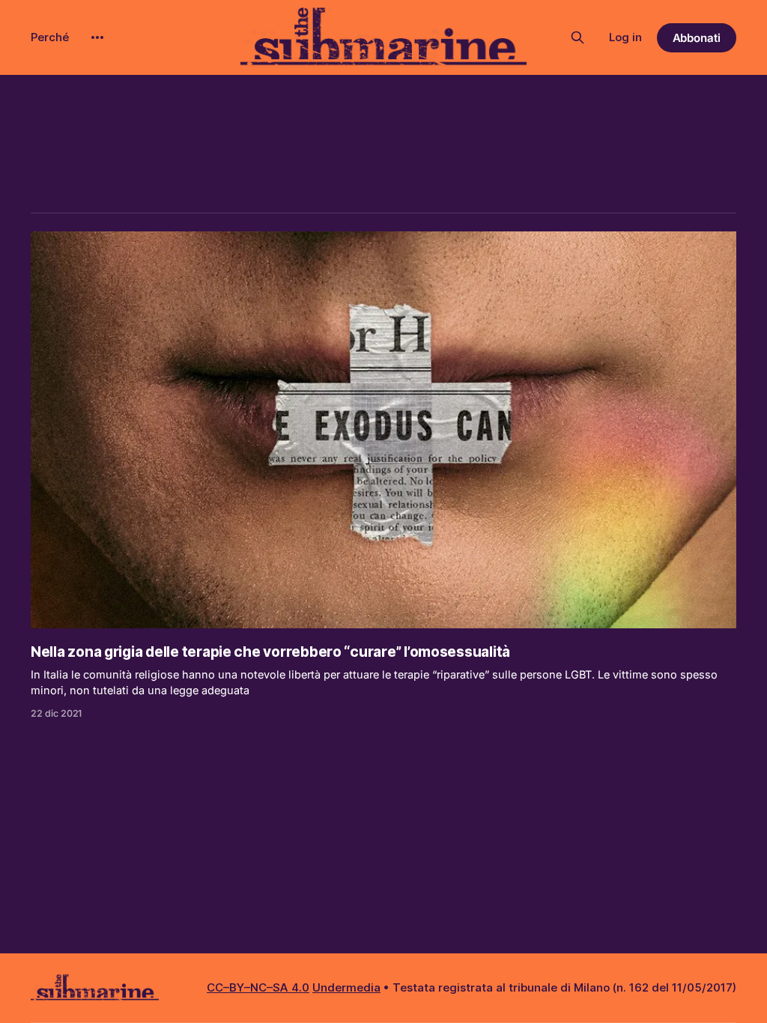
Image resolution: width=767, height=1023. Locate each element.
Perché (50, 37)
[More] (97, 37)
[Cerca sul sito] (577, 37)
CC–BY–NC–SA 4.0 (258, 987)
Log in (625, 37)
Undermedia (346, 987)
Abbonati (697, 38)
